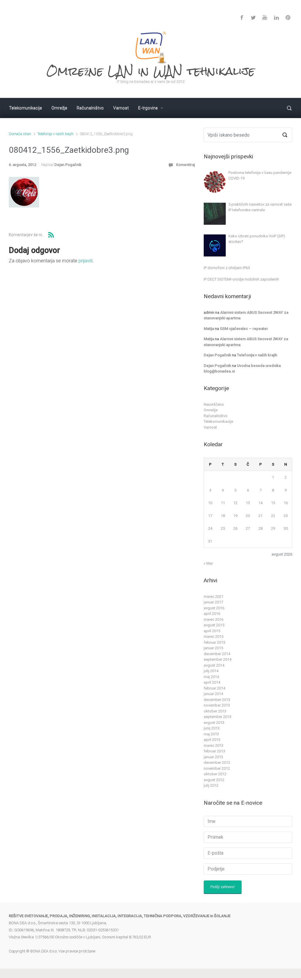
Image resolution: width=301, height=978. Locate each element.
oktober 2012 (215, 774)
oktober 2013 (215, 711)
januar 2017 (213, 602)
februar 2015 (214, 642)
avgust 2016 (214, 608)
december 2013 (217, 699)
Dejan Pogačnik (67, 164)
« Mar (208, 563)
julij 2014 (211, 671)
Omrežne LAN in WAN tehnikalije (150, 70)
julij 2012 (211, 785)
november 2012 (217, 768)
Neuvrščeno (214, 404)
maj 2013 (211, 734)
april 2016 (212, 613)
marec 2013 (213, 745)
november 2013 (217, 705)
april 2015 (212, 631)
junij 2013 (212, 728)
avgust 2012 (214, 780)
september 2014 (217, 659)
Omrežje (211, 410)
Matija (209, 328)
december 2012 (217, 762)
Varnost (210, 427)
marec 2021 (213, 596)
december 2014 (217, 654)
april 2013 (212, 739)
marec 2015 (213, 636)
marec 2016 (213, 619)
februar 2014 (214, 688)
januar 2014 (213, 694)
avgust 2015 (214, 625)
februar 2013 (214, 751)
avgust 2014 (214, 665)
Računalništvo (216, 416)
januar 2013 (213, 757)
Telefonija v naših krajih (55, 134)
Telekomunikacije (218, 421)
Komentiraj (185, 164)
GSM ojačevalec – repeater (244, 328)
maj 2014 (211, 677)
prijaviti (85, 261)
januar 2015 (213, 648)
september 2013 (217, 716)
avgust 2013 (214, 722)
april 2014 (212, 682)
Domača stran (20, 134)
